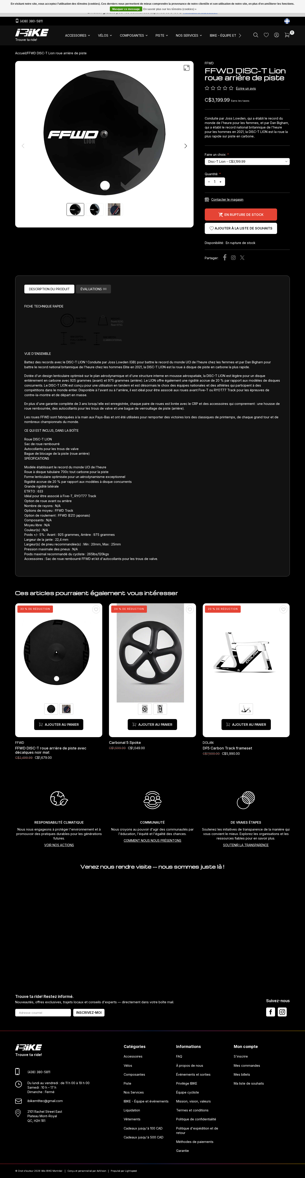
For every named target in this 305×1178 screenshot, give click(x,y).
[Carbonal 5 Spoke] (152, 653)
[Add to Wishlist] (96, 609)
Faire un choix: (217, 154)
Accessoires (133, 1056)
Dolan (208, 743)
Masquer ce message (126, 9)
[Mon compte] (276, 36)
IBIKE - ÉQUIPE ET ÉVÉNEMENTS (234, 35)
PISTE (160, 35)
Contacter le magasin (227, 199)
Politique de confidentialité (196, 1119)
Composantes (134, 1074)
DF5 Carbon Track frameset (227, 748)
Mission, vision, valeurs (193, 1101)
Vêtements (132, 1119)
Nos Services (134, 1092)
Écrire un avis (246, 88)
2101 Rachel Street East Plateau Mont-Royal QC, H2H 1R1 (44, 1116)
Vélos (128, 1065)
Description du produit (49, 289)
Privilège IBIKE (186, 1083)
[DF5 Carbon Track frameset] (246, 653)
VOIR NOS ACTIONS (59, 845)
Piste (127, 1083)
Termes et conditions (192, 1110)
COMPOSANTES (132, 35)
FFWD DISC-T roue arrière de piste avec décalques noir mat (50, 750)
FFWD (209, 63)
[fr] (287, 21)
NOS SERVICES (187, 35)
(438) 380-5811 (31, 21)
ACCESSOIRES (75, 35)
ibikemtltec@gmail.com (45, 1101)
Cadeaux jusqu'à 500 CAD (143, 1137)
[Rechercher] (255, 36)
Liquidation (132, 1110)
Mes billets (242, 1074)
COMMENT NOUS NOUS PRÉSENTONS (152, 840)
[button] (185, 146)
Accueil (20, 53)
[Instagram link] (282, 1012)
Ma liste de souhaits (249, 1083)
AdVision (101, 1171)
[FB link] (270, 1012)
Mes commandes (247, 1065)
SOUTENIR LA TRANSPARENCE (246, 845)
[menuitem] (78, 35)
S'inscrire (241, 1056)
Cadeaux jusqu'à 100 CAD (143, 1128)
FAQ (179, 1056)
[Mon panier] (287, 36)
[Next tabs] (239, 35)
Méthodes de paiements (194, 1142)
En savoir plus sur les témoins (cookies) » (169, 9)
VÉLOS (103, 35)
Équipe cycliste (187, 1092)
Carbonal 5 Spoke (125, 742)
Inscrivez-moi (89, 1012)
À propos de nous (189, 1065)
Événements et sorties (193, 1074)
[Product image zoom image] (104, 132)
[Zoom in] (186, 68)
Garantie (182, 1151)
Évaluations (94, 289)
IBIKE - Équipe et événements (146, 1101)
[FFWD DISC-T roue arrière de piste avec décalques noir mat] (58, 653)
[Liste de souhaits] (266, 36)
